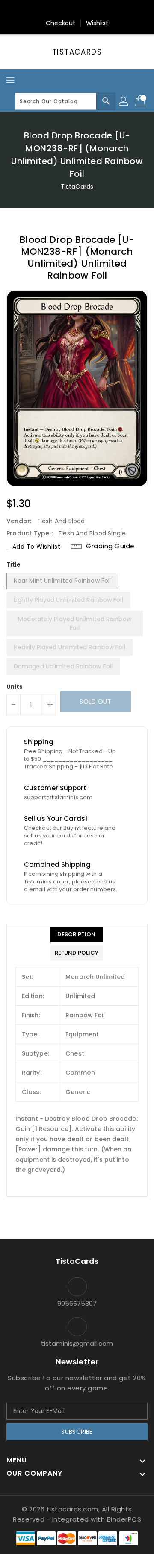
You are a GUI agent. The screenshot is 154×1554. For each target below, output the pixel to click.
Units (14, 687)
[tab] (76, 934)
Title (13, 564)
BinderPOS (124, 1519)
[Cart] (141, 101)
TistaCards (77, 52)
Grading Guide (110, 546)
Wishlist (97, 23)
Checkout (61, 23)
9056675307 (77, 1303)
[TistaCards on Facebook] (60, 9)
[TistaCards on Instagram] (77, 9)
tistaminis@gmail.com (77, 1343)
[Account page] (124, 101)
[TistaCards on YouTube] (93, 9)
